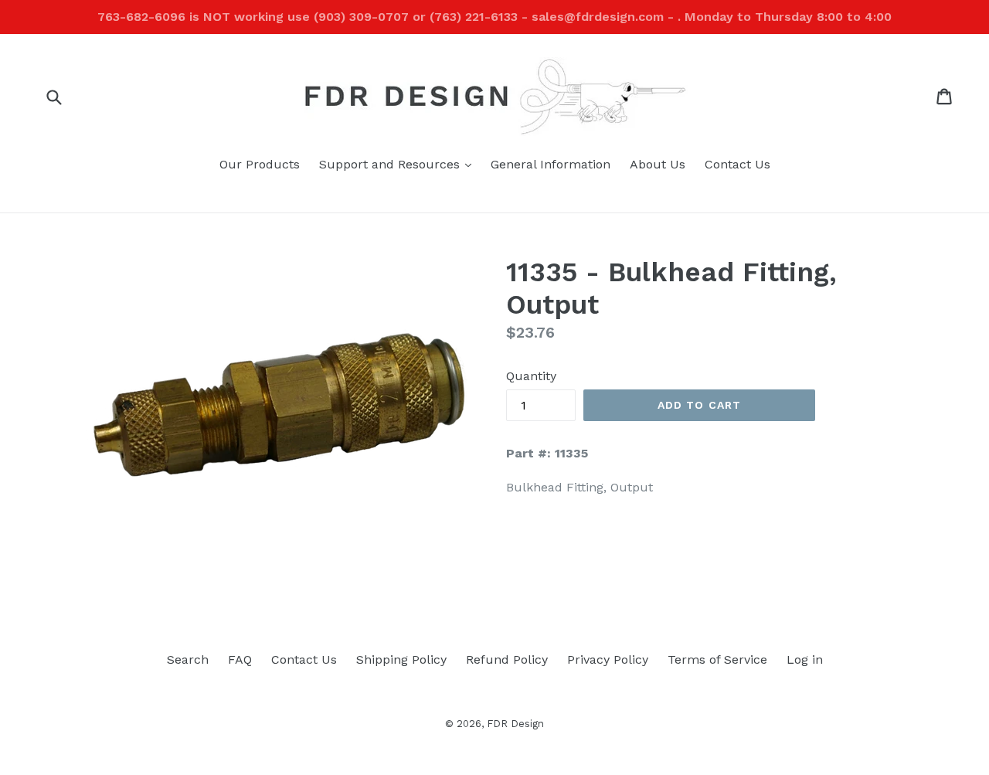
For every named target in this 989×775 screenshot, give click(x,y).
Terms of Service (717, 659)
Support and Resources (399, 164)
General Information (550, 164)
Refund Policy (507, 659)
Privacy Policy (607, 659)
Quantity (531, 376)
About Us (657, 164)
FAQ (240, 659)
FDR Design (515, 723)
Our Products (259, 164)
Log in (805, 659)
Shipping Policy (401, 659)
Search (188, 659)
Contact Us (737, 164)
